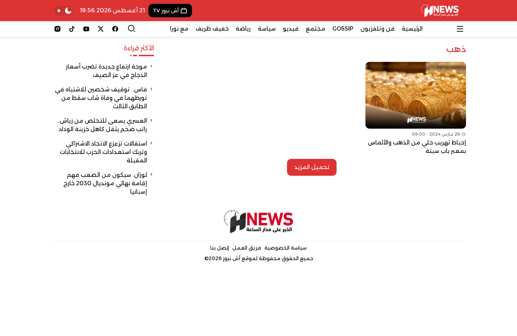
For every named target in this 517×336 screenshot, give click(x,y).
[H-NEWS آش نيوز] (440, 10)
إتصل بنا (219, 248)
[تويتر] (100, 28)
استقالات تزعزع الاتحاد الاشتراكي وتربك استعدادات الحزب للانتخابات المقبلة (103, 152)
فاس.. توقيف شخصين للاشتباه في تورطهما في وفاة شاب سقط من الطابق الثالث (101, 98)
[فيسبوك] (115, 28)
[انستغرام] (57, 28)
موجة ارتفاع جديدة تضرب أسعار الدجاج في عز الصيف (106, 70)
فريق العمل (246, 248)
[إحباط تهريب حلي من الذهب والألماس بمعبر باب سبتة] (415, 108)
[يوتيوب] (86, 28)
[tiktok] (71, 28)
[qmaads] (258, 221)
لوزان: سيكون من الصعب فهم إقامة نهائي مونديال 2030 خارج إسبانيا (105, 183)
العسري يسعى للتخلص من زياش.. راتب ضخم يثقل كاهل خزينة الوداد (102, 125)
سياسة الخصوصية (285, 248)
